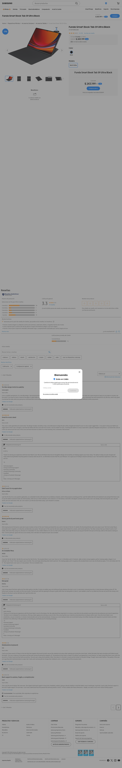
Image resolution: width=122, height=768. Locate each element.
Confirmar (73, 390)
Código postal (47, 388)
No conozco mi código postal (50, 394)
